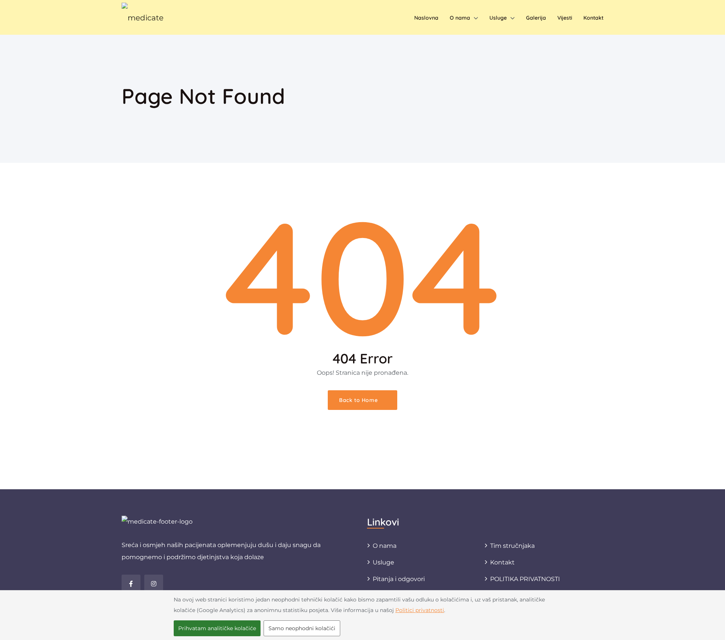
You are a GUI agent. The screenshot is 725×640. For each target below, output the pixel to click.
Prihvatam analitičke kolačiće (217, 628)
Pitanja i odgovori (399, 579)
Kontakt (593, 17)
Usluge (498, 17)
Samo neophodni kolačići (301, 628)
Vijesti (564, 17)
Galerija (536, 17)
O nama (460, 17)
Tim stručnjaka (512, 545)
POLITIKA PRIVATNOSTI (525, 579)
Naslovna (426, 17)
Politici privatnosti (419, 610)
